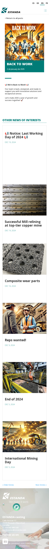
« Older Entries (8, 485)
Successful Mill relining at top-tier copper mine (23, 223)
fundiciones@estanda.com (14, 530)
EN (42, 3)
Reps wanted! (15, 340)
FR (47, 3)
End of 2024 (14, 399)
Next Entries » (41, 485)
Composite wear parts (22, 281)
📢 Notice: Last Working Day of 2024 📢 (24, 135)
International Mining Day (21, 460)
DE (38, 3)
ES (33, 3)
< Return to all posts (14, 18)
